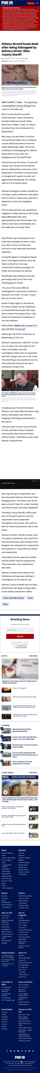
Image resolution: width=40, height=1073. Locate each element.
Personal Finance (7, 905)
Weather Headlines (24, 858)
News (5, 604)
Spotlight (4, 943)
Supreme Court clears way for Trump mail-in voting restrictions (19, 682)
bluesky (25, 1051)
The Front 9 (22, 927)
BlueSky (4, 1026)
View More (33, 656)
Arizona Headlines (7, 853)
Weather (22, 850)
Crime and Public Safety (21, 58)
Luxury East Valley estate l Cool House (13, 833)
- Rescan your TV (23, 974)
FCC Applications (23, 965)
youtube (18, 1051)
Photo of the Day (23, 1002)
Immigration (5, 869)
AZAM (3, 855)
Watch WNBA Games (25, 1038)
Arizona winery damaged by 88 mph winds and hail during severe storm (25, 755)
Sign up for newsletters (22, 990)
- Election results (23, 898)
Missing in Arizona (7, 934)
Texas (30, 598)
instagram (14, 1051)
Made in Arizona (7, 932)
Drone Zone (5, 927)
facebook (7, 1051)
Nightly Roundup (7, 876)
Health (4, 862)
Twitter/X (4, 1022)
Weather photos (23, 1004)
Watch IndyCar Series (25, 1028)
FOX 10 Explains (7, 860)
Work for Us (22, 977)
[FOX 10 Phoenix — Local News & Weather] (7, 3)
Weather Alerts (23, 865)
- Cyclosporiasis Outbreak (6, 866)
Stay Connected (25, 982)
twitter (10, 1051)
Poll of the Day (6, 878)
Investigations (6, 929)
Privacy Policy (22, 646)
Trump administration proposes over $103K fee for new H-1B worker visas (24, 706)
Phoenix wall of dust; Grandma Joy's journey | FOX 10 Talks (12, 807)
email (29, 1051)
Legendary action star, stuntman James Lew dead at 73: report (25, 715)
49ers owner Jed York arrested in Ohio (24, 697)
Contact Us (21, 960)
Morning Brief (6, 874)
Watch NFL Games (24, 1015)
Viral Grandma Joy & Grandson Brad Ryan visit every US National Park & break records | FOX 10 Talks (20, 800)
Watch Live (31, 3)
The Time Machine (24, 937)
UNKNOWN (22, 939)
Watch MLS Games (24, 1041)
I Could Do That (23, 932)
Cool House (5, 924)
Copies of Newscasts (25, 963)
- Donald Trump (23, 908)
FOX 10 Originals (22, 914)
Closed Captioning (24, 958)
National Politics (23, 905)
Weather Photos (23, 870)
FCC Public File (23, 967)
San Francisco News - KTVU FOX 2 (8, 960)
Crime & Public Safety (8, 858)
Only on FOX (7, 913)
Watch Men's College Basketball (25, 1031)
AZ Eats (20, 918)
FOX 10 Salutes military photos (23, 994)
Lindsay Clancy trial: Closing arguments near (14, 825)
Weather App (22, 867)
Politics (21, 893)
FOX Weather (22, 874)
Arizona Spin (5, 916)
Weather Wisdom (23, 872)
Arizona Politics (23, 901)
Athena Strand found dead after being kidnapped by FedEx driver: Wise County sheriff (19, 88)
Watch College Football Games (23, 1018)
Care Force (5, 918)
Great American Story (25, 930)
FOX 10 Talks (22, 925)
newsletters (32, 1051)
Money (4, 893)
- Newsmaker (22, 903)
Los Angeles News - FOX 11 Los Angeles (8, 956)
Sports (4, 883)
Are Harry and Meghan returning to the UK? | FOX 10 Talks (14, 816)
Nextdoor (5, 1029)
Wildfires (21, 860)
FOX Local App (6, 998)
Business (4, 896)
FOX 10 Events (23, 987)
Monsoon (21, 855)
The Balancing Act (24, 920)
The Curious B (22, 923)
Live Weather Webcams (6, 990)
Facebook (5, 1019)
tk (21, 1051)
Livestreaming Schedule (6, 994)
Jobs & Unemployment (6, 901)
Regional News (8, 953)
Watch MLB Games (24, 1021)
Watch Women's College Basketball (24, 1035)
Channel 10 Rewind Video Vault (7, 921)
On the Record (23, 935)
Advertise (21, 955)
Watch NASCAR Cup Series (24, 1024)
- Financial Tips (6, 907)
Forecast (21, 853)
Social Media (7, 1009)
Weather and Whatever (22, 942)
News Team (22, 970)
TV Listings (21, 972)
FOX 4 (12, 58)
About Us (22, 953)
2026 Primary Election (25, 896)
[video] (20, 785)
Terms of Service (21, 647)
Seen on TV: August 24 (19, 688)
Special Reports (6, 940)
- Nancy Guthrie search (6, 937)
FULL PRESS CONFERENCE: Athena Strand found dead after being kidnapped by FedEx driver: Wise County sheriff (18, 394)
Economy (4, 898)
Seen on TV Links (7, 881)
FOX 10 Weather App (8, 1000)
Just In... (5, 656)
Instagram (5, 1017)
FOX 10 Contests (23, 985)
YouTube (4, 1012)
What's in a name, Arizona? (24, 947)
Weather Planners (24, 862)
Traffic (4, 886)
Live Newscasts (6, 987)
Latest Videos (8, 772)
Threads (4, 1024)
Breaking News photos (23, 999)
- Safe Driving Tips (7, 888)
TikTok (4, 1015)
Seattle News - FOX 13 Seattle (8, 965)
